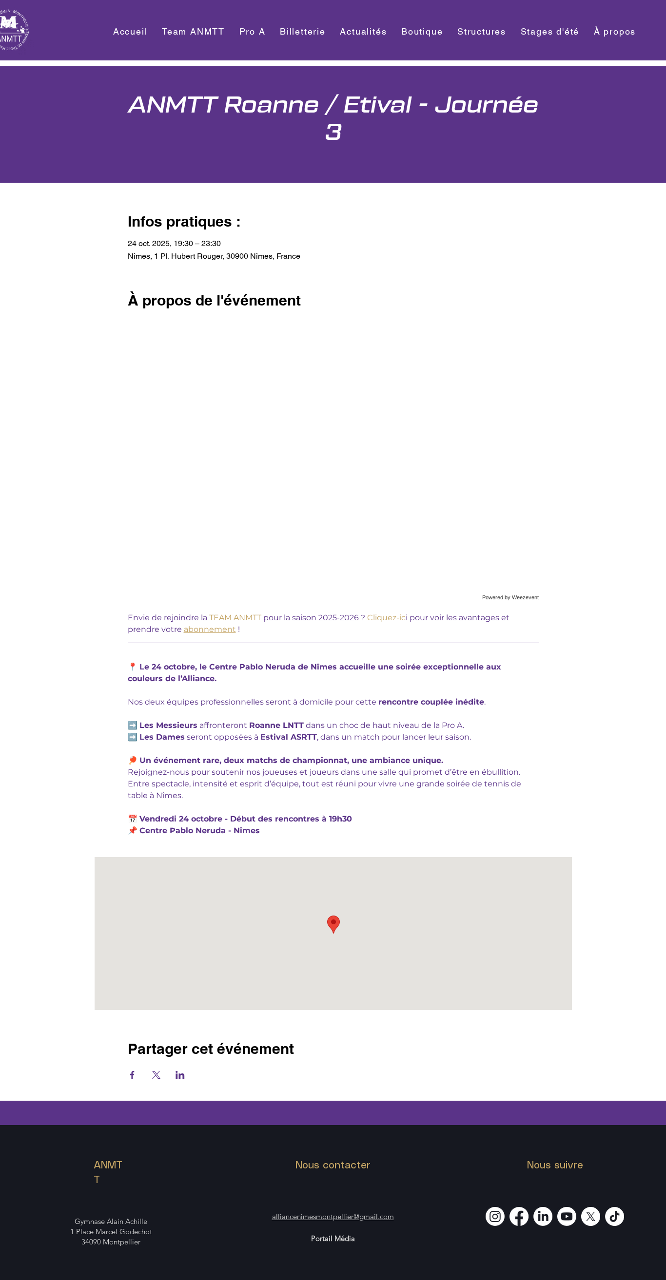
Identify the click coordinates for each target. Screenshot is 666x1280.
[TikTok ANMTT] (614, 1216)
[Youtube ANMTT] (566, 1216)
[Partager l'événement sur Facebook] (132, 1075)
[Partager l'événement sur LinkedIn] (180, 1075)
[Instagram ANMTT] (495, 1216)
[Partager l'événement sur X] (156, 1075)
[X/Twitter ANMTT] (590, 1216)
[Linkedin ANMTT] (542, 1216)
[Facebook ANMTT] (519, 1216)
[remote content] (333, 464)
